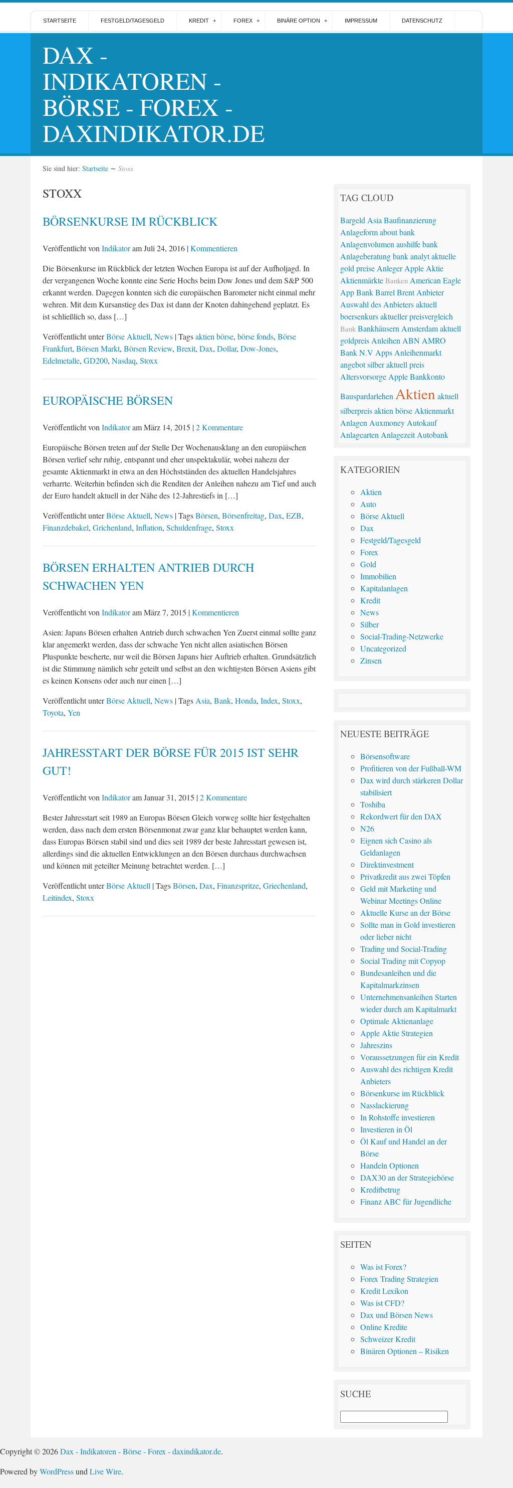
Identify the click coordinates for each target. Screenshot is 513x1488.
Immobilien (378, 576)
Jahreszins (376, 1045)
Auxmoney (387, 422)
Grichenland (112, 527)
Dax (206, 348)
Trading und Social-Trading (403, 948)
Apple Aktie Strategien (396, 1033)
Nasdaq (124, 360)
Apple (398, 376)
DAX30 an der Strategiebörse (407, 1177)
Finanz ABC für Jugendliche (405, 1201)
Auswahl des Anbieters (377, 304)
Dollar (226, 348)
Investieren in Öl (386, 1129)
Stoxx (149, 360)
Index (269, 700)
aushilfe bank (417, 244)
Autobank (432, 434)
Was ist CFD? (382, 1302)
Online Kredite (383, 1326)
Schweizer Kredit (387, 1339)
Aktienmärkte (361, 280)
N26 (367, 828)
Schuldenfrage (189, 527)
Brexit (185, 348)
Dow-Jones (258, 348)
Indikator (116, 248)
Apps (383, 352)
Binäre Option (298, 21)
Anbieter (430, 292)
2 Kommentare (219, 427)
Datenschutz (422, 21)
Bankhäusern (378, 328)
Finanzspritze (238, 885)
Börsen (206, 515)
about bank (397, 232)
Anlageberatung (365, 256)
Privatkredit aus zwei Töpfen (405, 876)
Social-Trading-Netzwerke (401, 636)
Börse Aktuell (128, 336)
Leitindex (57, 897)
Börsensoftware (385, 756)
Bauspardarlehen (366, 396)
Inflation (149, 527)
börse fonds (255, 336)
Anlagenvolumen (367, 244)
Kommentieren (213, 248)
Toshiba (372, 804)
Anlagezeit (398, 434)
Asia (202, 700)
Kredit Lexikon (384, 1290)
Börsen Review (148, 348)
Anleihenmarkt (417, 352)
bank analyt (411, 256)
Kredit (199, 21)
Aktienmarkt (434, 410)
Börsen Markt (98, 348)
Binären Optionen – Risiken (404, 1351)
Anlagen (353, 422)
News (163, 336)
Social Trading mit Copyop (402, 960)
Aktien (415, 393)
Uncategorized (383, 648)
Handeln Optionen (389, 1165)
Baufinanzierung (410, 220)
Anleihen (385, 340)
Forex (242, 21)
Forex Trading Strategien (399, 1278)
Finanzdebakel (66, 527)
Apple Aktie (423, 268)
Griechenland (284, 885)
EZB (294, 515)
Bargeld (352, 220)
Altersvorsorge (363, 376)
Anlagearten (359, 434)
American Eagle (435, 280)
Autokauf (422, 422)
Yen (74, 712)
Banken (396, 280)
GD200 (96, 360)
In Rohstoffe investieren (397, 1117)
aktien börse (214, 336)
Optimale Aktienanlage (396, 1021)
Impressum (361, 21)
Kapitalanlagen (384, 588)
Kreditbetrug (380, 1189)
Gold (368, 564)
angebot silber (362, 364)
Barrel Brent (394, 292)
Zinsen (371, 660)
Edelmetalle (61, 360)
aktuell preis (405, 364)
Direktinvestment (387, 864)
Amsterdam (419, 328)
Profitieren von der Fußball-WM (410, 768)
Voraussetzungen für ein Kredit (409, 1057)
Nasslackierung (384, 1105)
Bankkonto (427, 376)
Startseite (59, 21)
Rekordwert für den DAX (401, 816)
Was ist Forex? (383, 1266)
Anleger (389, 268)
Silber (369, 624)
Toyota (53, 712)
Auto (368, 504)
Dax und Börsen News (396, 1314)
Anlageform (359, 232)
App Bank (356, 292)
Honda (245, 700)
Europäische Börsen (108, 400)
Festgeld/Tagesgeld (132, 21)
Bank (222, 700)
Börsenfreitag (243, 515)
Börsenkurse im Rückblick (130, 221)
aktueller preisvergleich (416, 316)
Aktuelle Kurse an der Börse (405, 912)
